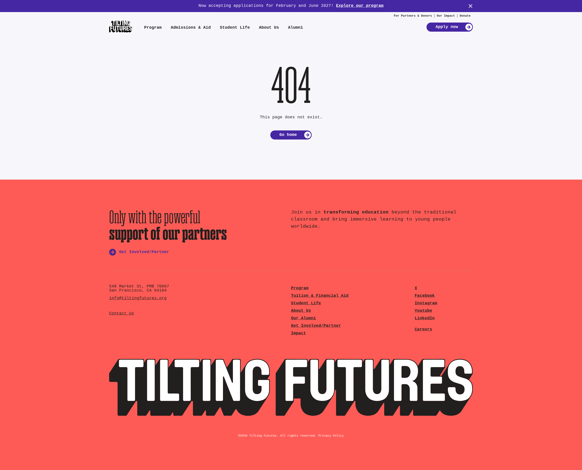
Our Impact (446, 16)
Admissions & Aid (191, 27)
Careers (423, 329)
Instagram (426, 303)
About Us (269, 27)
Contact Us (121, 313)
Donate (465, 16)
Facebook (425, 295)
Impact (298, 333)
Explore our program (360, 5)
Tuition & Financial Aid (320, 295)
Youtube (423, 310)
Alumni (295, 27)
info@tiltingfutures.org (138, 298)
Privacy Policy (331, 435)
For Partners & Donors (413, 16)
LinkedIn (425, 318)
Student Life (235, 27)
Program (153, 27)
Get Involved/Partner (316, 325)
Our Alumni (303, 318)
